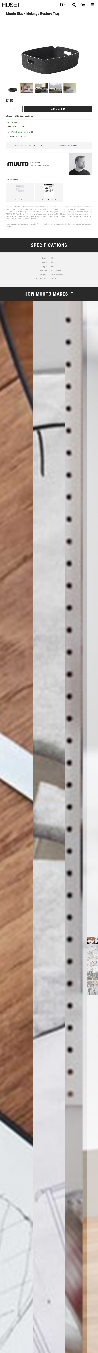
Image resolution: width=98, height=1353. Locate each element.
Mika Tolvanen (43, 165)
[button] (32, 131)
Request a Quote (35, 145)
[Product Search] (74, 5)
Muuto (37, 162)
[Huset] (11, 4)
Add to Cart (57, 109)
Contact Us (76, 145)
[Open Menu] (92, 5)
